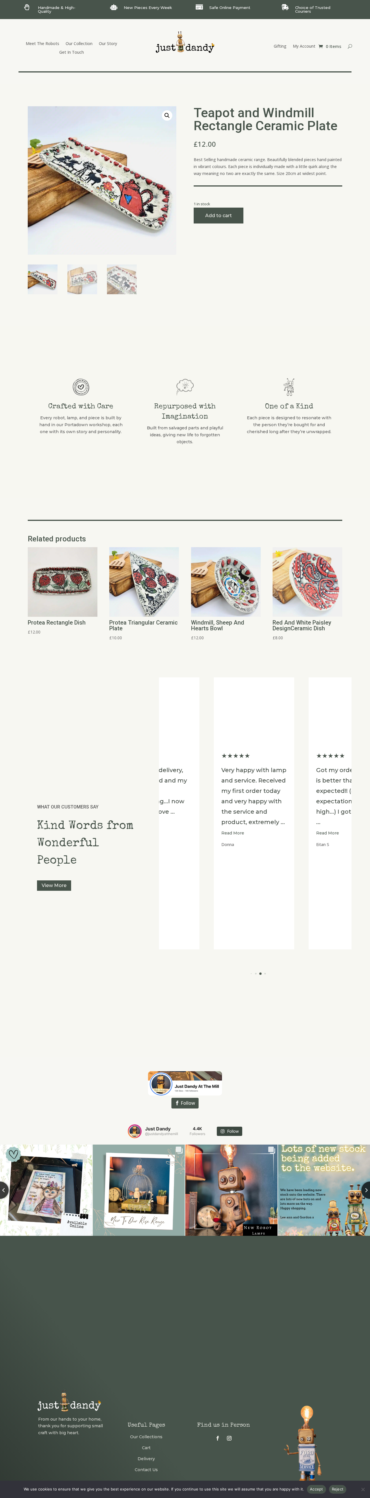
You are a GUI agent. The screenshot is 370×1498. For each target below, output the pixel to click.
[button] (167, 115)
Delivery (146, 1458)
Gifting (280, 46)
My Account (304, 46)
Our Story (108, 44)
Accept (316, 1489)
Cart (146, 1447)
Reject (338, 1489)
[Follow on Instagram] (229, 1438)
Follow (188, 1103)
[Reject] (363, 1489)
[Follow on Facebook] (217, 1438)
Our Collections (146, 1436)
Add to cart (218, 215)
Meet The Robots (42, 44)
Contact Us (146, 1469)
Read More (186, 833)
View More (54, 885)
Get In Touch (71, 52)
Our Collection (79, 44)
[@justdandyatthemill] (134, 1131)
